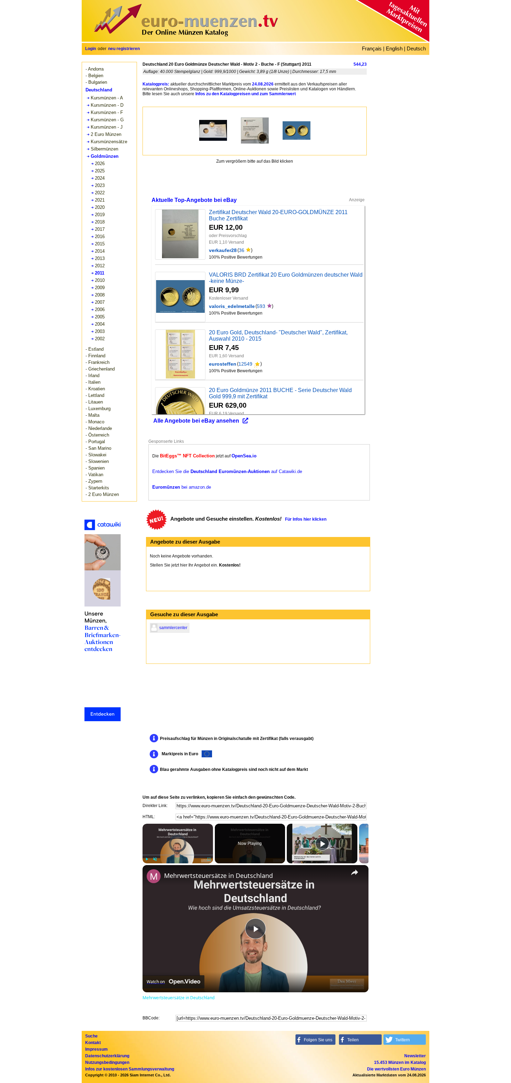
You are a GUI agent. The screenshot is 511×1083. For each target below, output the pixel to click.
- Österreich (97, 435)
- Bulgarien (96, 82)
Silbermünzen (104, 149)
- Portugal (95, 441)
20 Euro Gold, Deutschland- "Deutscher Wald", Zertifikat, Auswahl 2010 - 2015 (278, 335)
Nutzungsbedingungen (107, 1062)
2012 (100, 265)
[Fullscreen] (209, 859)
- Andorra (95, 69)
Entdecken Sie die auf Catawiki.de (227, 471)
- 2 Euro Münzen (102, 494)
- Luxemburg (98, 408)
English (394, 48)
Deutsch (416, 48)
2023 (100, 185)
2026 (100, 163)
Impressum (96, 1049)
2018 (100, 222)
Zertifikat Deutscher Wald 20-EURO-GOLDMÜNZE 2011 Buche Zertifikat (278, 215)
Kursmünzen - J (107, 127)
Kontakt (93, 1042)
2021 (100, 200)
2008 (100, 295)
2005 (100, 316)
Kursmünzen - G (107, 119)
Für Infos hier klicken (305, 519)
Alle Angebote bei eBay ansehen (196, 421)
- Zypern (94, 481)
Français (372, 48)
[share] (354, 872)
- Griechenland (100, 369)
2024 (100, 178)
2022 (100, 192)
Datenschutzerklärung (107, 1055)
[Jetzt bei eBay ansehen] (180, 234)
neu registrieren (124, 48)
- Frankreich (98, 362)
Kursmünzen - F (107, 112)
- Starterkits (97, 487)
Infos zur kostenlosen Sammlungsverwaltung (129, 1069)
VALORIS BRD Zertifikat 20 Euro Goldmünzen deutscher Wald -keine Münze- (286, 278)
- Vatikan (94, 474)
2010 (100, 280)
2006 (100, 309)
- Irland (92, 375)
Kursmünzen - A (107, 97)
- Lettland (95, 395)
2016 (100, 236)
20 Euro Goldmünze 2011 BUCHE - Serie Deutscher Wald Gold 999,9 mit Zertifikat (280, 393)
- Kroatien (95, 388)
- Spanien (95, 468)
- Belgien (94, 75)
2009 (100, 287)
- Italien (93, 382)
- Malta (92, 415)
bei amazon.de (181, 487)
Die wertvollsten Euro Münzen (396, 1069)
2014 (100, 251)
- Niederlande (99, 428)
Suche (91, 1036)
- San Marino (98, 448)
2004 (100, 324)
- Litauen (94, 402)
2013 (100, 258)
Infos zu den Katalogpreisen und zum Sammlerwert (245, 93)
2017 (100, 229)
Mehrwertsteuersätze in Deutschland (218, 875)
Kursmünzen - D (107, 105)
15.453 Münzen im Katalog (400, 1062)
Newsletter (415, 1055)
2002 (100, 338)
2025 (100, 170)
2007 (100, 302)
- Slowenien (97, 461)
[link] (154, 876)
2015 (100, 243)
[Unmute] (155, 859)
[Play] (147, 859)
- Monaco (95, 421)
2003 (100, 331)
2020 (100, 207)
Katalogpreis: (156, 84)
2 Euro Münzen (106, 134)
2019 (100, 214)
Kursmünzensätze (109, 141)
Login (90, 48)
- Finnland (95, 355)
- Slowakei (96, 454)
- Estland (95, 349)
